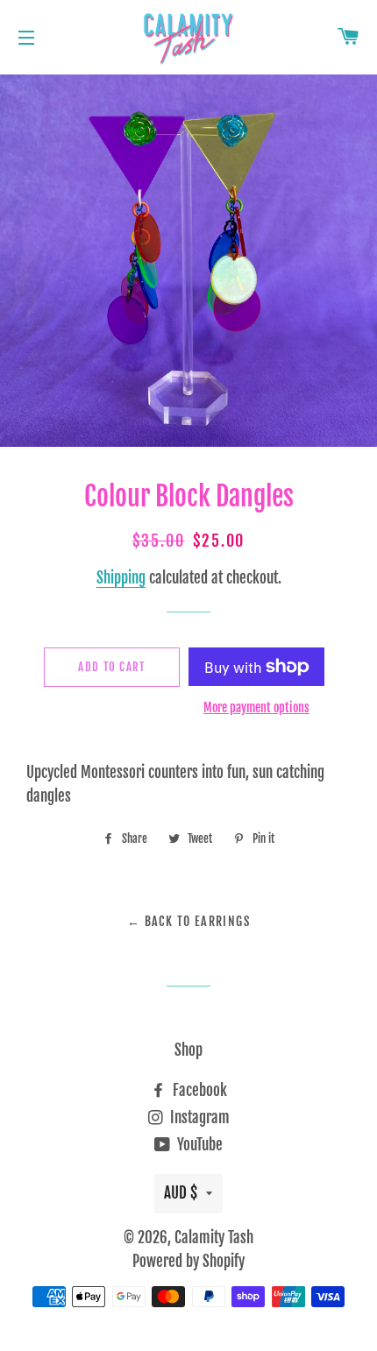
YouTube (198, 1144)
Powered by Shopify (188, 1261)
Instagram (198, 1117)
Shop (188, 1050)
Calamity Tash (213, 1237)
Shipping (121, 578)
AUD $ (180, 1193)
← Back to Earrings (188, 921)
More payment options (256, 707)
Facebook (198, 1090)
